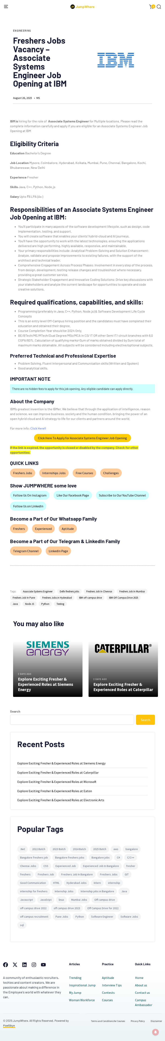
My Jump (75, 993)
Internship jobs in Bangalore (97, 891)
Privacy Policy (138, 1021)
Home (139, 978)
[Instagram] (33, 964)
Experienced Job (66, 866)
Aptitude (68, 529)
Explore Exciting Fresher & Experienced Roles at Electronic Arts (60, 800)
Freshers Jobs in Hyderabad (57, 597)
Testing (60, 604)
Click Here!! (38, 428)
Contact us (142, 993)
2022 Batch (38, 849)
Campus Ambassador (143, 1002)
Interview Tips (112, 985)
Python (45, 604)
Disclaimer (156, 1021)
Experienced (43, 529)
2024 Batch (79, 849)
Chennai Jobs (28, 866)
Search (15, 711)
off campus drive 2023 (67, 908)
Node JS (29, 604)
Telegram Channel (26, 551)
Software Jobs (129, 916)
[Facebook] (5, 964)
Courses (107, 1000)
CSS (45, 866)
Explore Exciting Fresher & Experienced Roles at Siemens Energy (61, 763)
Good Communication (33, 883)
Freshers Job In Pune (24, 597)
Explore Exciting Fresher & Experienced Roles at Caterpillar (58, 772)
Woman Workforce (82, 1000)
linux (61, 900)
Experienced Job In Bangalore (101, 866)
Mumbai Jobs (79, 900)
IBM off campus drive (90, 597)
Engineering (22, 30)
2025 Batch (99, 849)
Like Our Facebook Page (73, 495)
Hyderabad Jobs (77, 883)
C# (118, 857)
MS (38, 98)
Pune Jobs (62, 916)
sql (22, 925)
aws (115, 849)
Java (15, 604)
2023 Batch (59, 849)
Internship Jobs (64, 891)
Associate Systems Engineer (38, 591)
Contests (108, 993)
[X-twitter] (15, 964)
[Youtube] (43, 964)
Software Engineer (102, 916)
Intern (97, 883)
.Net (22, 849)
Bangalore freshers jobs (69, 857)
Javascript (26, 900)
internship (114, 883)
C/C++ (130, 857)
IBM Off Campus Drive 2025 (123, 597)
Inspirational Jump (82, 985)
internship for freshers (33, 891)
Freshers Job (46, 874)
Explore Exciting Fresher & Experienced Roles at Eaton (54, 791)
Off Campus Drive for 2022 (103, 908)
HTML (56, 883)
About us (141, 985)
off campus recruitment (34, 916)
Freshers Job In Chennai (99, 591)
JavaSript (46, 900)
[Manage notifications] (155, 1032)
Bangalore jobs (101, 857)
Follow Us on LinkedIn (28, 506)
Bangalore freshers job (34, 857)
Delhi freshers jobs (69, 591)
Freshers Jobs (22, 473)
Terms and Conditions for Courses (108, 1021)
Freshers (19, 529)
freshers (25, 874)
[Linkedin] (24, 964)
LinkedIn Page (58, 551)
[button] (159, 6)
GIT (127, 874)
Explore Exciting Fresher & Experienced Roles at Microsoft (56, 782)
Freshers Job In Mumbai (132, 591)
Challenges (111, 473)
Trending (75, 978)
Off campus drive (104, 900)
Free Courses (84, 473)
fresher (130, 866)
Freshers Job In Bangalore (77, 874)
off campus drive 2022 (33, 908)
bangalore (132, 849)
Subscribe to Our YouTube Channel (122, 495)
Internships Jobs (54, 473)
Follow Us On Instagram (29, 495)
